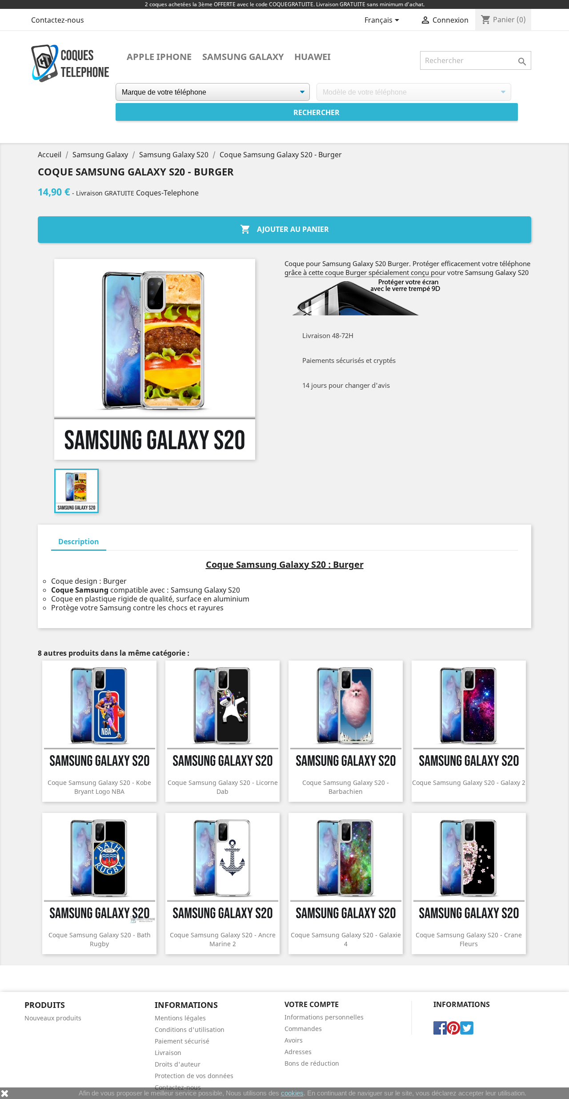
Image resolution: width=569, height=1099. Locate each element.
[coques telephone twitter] (466, 1027)
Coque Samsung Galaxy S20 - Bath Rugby (99, 939)
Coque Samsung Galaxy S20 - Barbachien (345, 787)
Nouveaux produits (52, 1018)
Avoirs (293, 1040)
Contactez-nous (57, 20)
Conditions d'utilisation (189, 1029)
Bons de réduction (311, 1063)
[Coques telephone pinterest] (453, 1027)
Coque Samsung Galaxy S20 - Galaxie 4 (346, 939)
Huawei (312, 57)
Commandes (303, 1028)
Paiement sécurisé (182, 1041)
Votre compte (311, 1004)
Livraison (168, 1052)
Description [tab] (78, 541)
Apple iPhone (159, 57)
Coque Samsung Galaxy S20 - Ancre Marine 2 (223, 939)
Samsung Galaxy (243, 57)
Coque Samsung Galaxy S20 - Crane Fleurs (469, 939)
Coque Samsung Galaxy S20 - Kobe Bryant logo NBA (99, 787)
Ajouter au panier (284, 229)
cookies (292, 1093)
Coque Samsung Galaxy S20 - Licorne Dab (223, 787)
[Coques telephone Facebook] (440, 1027)
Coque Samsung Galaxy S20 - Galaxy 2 (468, 782)
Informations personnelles (324, 1017)
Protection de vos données (194, 1075)
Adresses (298, 1051)
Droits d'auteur (177, 1064)
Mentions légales (180, 1018)
